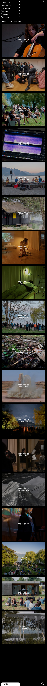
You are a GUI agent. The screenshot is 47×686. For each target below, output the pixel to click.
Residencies (6, 5)
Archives (5, 18)
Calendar (6, 8)
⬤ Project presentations (12, 22)
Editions (5, 11)
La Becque (6, 2)
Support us (6, 15)
